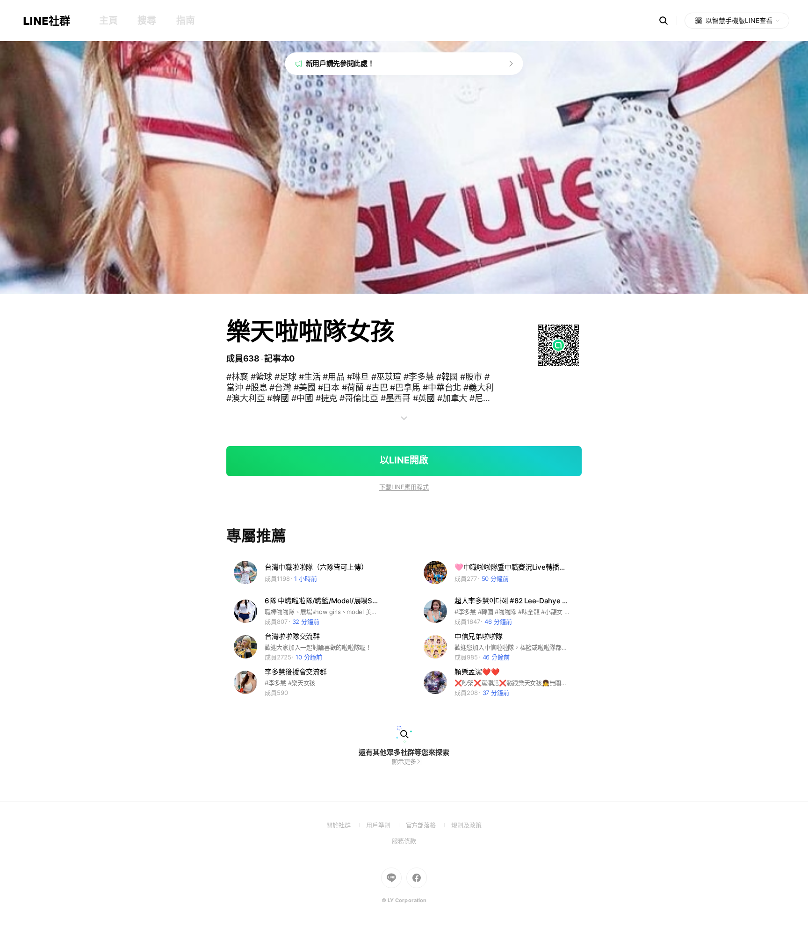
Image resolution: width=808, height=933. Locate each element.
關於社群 (346, 825)
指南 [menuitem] (185, 20)
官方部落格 (428, 825)
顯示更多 (404, 761)
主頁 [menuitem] (108, 20)
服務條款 (404, 841)
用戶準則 (386, 825)
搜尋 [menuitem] (146, 20)
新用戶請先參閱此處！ (340, 63)
